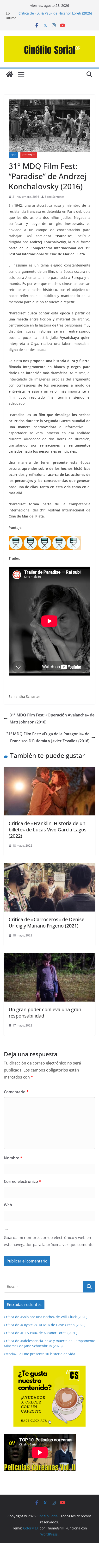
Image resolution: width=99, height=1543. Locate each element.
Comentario (16, 1092)
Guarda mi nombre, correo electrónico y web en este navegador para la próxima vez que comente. (49, 1241)
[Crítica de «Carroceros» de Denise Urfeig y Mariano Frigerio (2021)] (49, 866)
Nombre (13, 1158)
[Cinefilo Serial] (9, 74)
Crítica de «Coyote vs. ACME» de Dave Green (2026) (44, 1325)
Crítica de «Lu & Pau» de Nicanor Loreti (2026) (40, 1332)
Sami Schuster (54, 197)
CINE (13, 155)
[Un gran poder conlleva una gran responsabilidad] (49, 956)
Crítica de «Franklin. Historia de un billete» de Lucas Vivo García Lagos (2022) (48, 829)
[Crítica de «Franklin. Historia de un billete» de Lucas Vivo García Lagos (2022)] (49, 770)
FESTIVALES (28, 155)
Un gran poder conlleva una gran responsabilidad (45, 1012)
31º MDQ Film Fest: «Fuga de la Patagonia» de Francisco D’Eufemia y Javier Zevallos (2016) (47, 737)
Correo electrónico (22, 1181)
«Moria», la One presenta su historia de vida (39, 1354)
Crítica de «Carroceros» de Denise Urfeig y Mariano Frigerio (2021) (46, 922)
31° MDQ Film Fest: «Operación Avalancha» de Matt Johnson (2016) (52, 718)
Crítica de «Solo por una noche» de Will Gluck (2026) (45, 1317)
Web (8, 1205)
